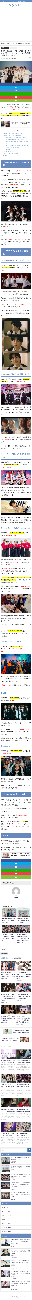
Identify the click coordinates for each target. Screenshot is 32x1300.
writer (16, 898)
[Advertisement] (16, 25)
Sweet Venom (9, 151)
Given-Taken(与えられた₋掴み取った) (15, 137)
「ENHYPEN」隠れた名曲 (10, 153)
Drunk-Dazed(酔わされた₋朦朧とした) (15, 139)
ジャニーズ (5, 1207)
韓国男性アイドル (5, 47)
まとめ (4, 155)
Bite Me (7, 149)
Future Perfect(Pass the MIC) (13, 147)
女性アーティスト (6, 1211)
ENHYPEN (14, 47)
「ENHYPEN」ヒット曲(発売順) (11, 135)
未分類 (3, 1219)
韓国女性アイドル (6, 1227)
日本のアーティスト (7, 1215)
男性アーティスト (6, 1223)
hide (19, 130)
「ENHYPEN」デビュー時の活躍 (12, 133)
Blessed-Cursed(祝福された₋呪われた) (16, 145)
